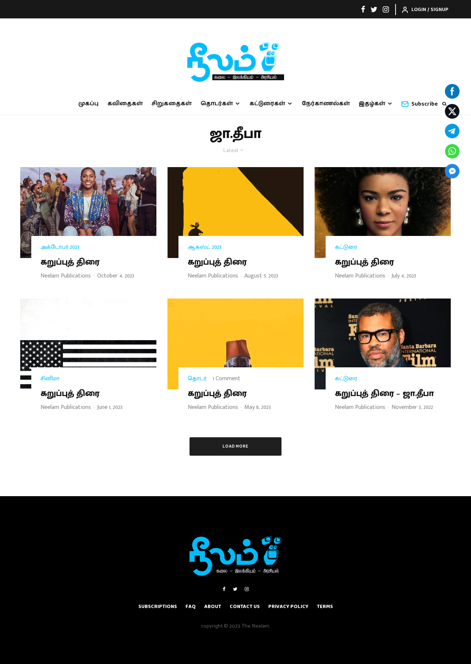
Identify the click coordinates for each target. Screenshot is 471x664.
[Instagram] (386, 9)
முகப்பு (88, 103)
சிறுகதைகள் (172, 103)
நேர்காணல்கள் (326, 103)
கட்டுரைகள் (267, 103)
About (212, 607)
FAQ (190, 607)
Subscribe (424, 104)
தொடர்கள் (217, 103)
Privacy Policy (288, 607)
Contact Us (245, 607)
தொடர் (197, 379)
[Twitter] (374, 9)
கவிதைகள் (125, 103)
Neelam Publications (65, 276)
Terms (325, 607)
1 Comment (226, 379)
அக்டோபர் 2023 (59, 247)
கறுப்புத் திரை (69, 262)
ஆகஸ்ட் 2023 (205, 247)
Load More (236, 446)
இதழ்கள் (372, 103)
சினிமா (50, 379)
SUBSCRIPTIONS (157, 607)
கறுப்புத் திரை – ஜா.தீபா (384, 393)
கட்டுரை (346, 247)
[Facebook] (363, 9)
